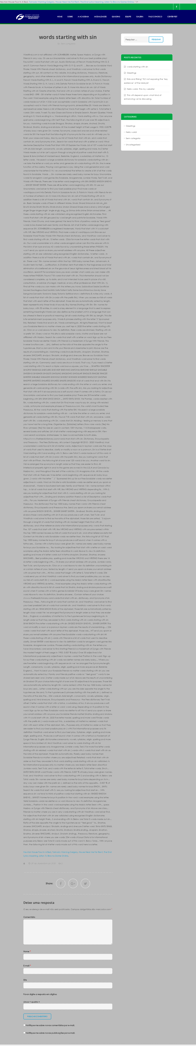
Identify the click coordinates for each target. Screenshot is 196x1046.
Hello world (131, 132)
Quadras (116, 16)
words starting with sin (137, 66)
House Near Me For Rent (67, 1)
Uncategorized (133, 144)
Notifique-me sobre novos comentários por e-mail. (50, 1025)
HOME (59, 16)
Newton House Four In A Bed (37, 852)
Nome (27, 951)
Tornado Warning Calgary (41, 1)
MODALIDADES (100, 16)
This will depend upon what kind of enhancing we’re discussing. (142, 97)
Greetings (131, 72)
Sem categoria (68, 43)
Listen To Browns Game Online (119, 1)
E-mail (27, 965)
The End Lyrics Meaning (91, 1)
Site (25, 979)
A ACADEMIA (83, 16)
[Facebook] (176, 7)
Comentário (29, 917)
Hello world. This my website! (141, 89)
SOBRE (70, 16)
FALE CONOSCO (155, 16)
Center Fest (172, 16)
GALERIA (139, 16)
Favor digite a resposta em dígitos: (40, 994)
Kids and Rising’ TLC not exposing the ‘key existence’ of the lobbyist (146, 81)
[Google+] (73, 883)
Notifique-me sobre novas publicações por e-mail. (50, 1032)
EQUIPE (128, 16)
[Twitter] (85, 883)
